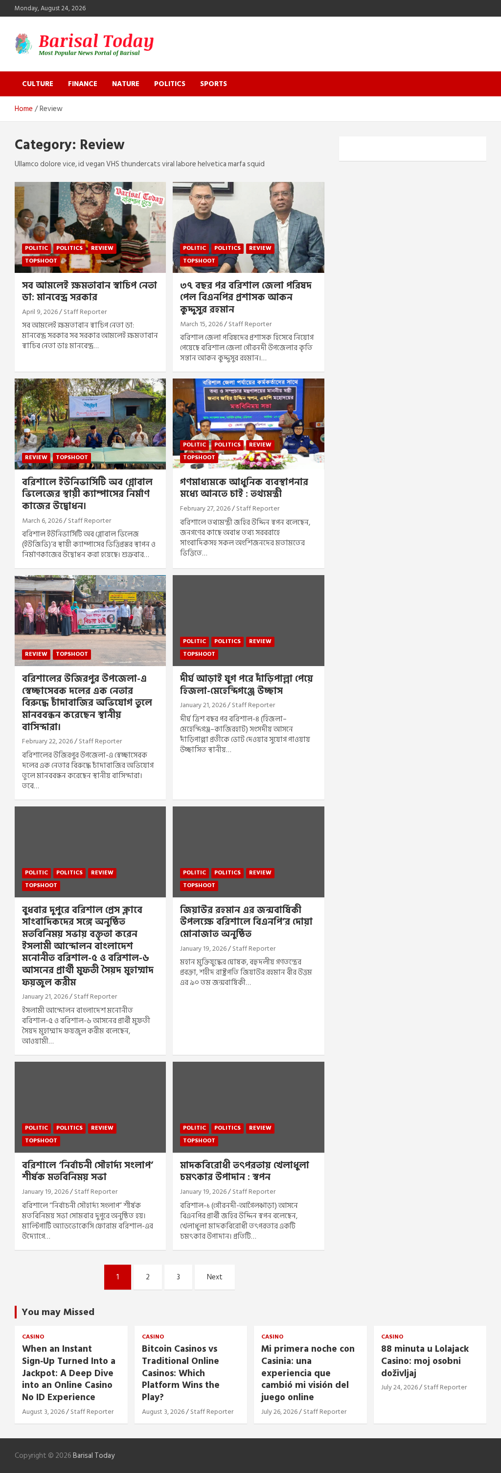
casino (33, 1337)
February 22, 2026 (47, 741)
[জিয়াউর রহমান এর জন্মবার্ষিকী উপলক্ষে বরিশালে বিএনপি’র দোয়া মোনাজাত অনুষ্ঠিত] (248, 851)
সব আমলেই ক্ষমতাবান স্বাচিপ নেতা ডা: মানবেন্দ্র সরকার (89, 292)
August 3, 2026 (43, 1411)
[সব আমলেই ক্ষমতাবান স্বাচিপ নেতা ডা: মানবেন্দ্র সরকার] (90, 227)
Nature (125, 84)
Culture (37, 84)
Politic (36, 248)
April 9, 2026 (40, 311)
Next (215, 1277)
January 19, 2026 (203, 948)
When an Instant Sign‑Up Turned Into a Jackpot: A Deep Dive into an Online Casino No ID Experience (68, 1373)
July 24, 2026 (399, 1387)
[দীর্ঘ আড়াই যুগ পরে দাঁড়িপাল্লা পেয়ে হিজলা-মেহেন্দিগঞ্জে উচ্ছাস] (248, 621)
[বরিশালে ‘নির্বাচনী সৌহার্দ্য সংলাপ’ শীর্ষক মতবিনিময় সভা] (90, 1107)
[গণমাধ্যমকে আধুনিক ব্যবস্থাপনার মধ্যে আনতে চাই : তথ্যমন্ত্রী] (248, 424)
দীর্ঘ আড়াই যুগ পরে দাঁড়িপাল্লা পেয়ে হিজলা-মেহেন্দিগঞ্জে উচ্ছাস (246, 685)
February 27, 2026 (205, 508)
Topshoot (41, 261)
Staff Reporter (85, 311)
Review (102, 248)
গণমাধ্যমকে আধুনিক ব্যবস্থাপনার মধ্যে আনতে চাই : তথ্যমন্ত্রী (244, 488)
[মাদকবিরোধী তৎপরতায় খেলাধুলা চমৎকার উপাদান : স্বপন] (248, 1107)
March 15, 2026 (201, 324)
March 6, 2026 (42, 520)
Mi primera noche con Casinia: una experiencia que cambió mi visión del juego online (308, 1373)
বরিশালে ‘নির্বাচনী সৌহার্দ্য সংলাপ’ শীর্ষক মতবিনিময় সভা (87, 1171)
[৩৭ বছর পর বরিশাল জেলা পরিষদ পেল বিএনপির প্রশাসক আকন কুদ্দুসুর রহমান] (248, 227)
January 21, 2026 (203, 705)
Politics (169, 84)
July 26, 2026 (279, 1411)
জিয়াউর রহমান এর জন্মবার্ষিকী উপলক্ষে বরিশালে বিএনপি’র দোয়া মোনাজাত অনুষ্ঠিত (246, 922)
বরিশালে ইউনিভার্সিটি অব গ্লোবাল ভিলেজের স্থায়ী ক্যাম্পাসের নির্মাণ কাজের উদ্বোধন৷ (87, 494)
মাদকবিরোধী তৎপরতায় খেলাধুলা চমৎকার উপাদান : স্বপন (244, 1171)
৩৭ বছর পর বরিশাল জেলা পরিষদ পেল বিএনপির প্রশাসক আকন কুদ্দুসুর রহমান (246, 297)
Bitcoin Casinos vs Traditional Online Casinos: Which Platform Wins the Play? (181, 1373)
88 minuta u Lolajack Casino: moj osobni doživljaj (425, 1361)
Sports (213, 84)
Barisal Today (93, 1456)
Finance (82, 84)
